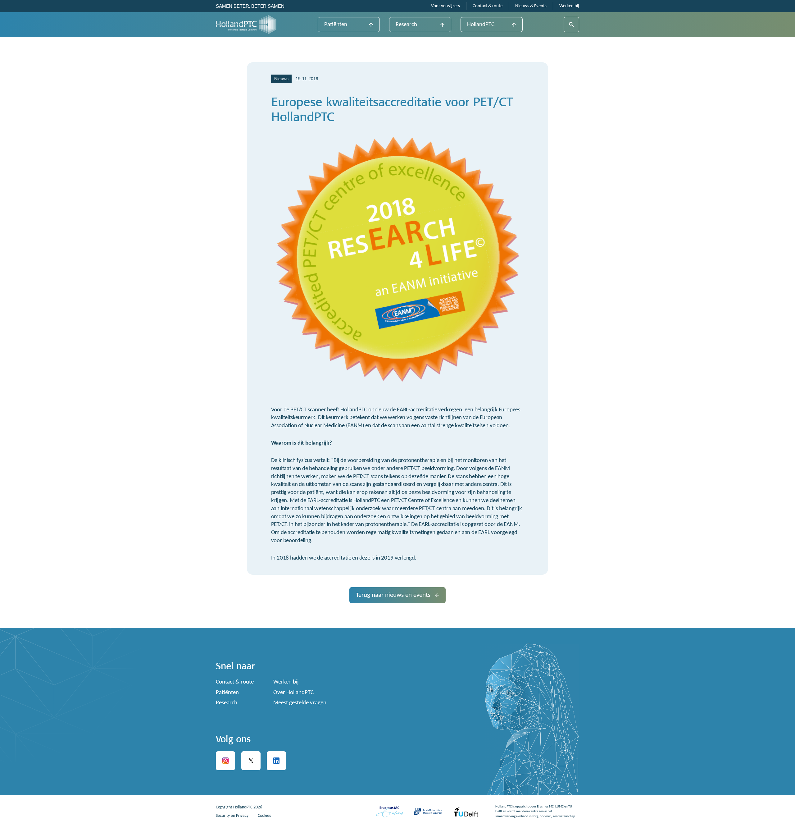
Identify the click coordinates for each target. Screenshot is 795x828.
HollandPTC (480, 25)
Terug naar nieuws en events (393, 595)
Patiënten (335, 25)
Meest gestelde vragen (299, 703)
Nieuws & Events (531, 6)
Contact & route (487, 6)
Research (406, 25)
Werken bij (569, 6)
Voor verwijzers (445, 6)
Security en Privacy (232, 815)
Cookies (264, 815)
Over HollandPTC (293, 693)
